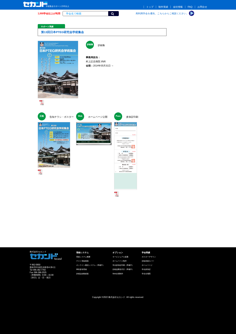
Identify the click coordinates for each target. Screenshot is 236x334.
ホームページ (147, 265)
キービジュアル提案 (120, 257)
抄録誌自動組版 (82, 274)
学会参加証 (146, 269)
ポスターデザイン (149, 257)
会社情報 (178, 7)
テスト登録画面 (82, 261)
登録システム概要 (83, 257)
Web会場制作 (118, 274)
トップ (149, 7)
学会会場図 (146, 274)
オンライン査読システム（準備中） (90, 265)
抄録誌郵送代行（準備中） (123, 269)
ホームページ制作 (120, 261)
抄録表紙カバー (148, 261)
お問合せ (202, 7)
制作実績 (163, 7)
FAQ (190, 7)
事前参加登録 (81, 269)
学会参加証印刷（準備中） (123, 265)
